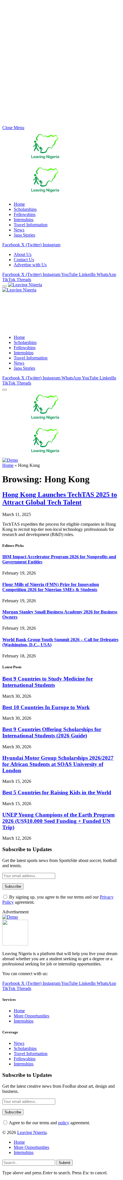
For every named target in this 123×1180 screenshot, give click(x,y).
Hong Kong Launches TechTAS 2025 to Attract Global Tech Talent (59, 498)
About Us (22, 254)
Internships (23, 219)
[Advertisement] (61, 63)
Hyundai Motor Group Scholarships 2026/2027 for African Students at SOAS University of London (58, 764)
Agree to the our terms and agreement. (49, 1122)
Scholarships (25, 209)
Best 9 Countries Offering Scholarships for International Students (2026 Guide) (51, 732)
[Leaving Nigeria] (45, 287)
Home (19, 204)
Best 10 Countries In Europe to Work (46, 707)
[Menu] (4, 286)
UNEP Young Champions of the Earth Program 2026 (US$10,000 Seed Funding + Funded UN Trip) (58, 821)
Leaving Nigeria (32, 1132)
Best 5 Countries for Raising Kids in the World (56, 792)
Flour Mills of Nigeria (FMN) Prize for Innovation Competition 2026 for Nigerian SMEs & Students (50, 587)
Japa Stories (24, 235)
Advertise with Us (30, 264)
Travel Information (30, 224)
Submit (64, 1163)
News (19, 229)
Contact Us (24, 259)
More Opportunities (31, 1015)
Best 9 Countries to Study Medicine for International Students (47, 682)
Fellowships (24, 214)
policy (63, 1122)
